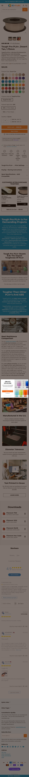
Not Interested (8, 393)
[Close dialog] (27, 380)
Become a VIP (8, 391)
